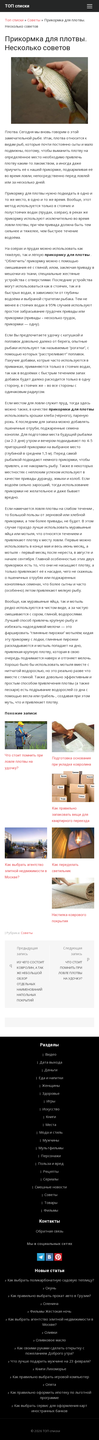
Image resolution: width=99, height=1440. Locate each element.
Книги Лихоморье (50, 1368)
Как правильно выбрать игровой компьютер (50, 1376)
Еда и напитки (51, 1077)
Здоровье (51, 1093)
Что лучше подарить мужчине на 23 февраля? (51, 1361)
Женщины (51, 1085)
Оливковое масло (51, 1340)
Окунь (50, 1287)
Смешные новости (51, 1186)
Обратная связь (49, 1231)
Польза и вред (51, 1163)
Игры (50, 1101)
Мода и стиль (51, 1132)
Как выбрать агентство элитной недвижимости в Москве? (26, 871)
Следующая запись (70, 963)
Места (50, 1124)
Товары (50, 1202)
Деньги (50, 1069)
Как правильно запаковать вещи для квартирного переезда (70, 814)
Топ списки (14, 20)
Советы (33, 20)
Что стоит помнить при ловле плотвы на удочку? (24, 761)
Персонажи (51, 1155)
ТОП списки (17, 5)
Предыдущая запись (30, 974)
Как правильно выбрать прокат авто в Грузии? (51, 1295)
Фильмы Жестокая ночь (50, 1311)
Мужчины (51, 1140)
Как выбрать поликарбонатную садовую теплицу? (50, 1280)
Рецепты (51, 1171)
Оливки (50, 1332)
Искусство (51, 1109)
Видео (50, 1054)
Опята (50, 1384)
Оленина (50, 1303)
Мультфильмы (50, 1147)
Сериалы (50, 1179)
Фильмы (51, 1210)
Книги (51, 1116)
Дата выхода (51, 1062)
